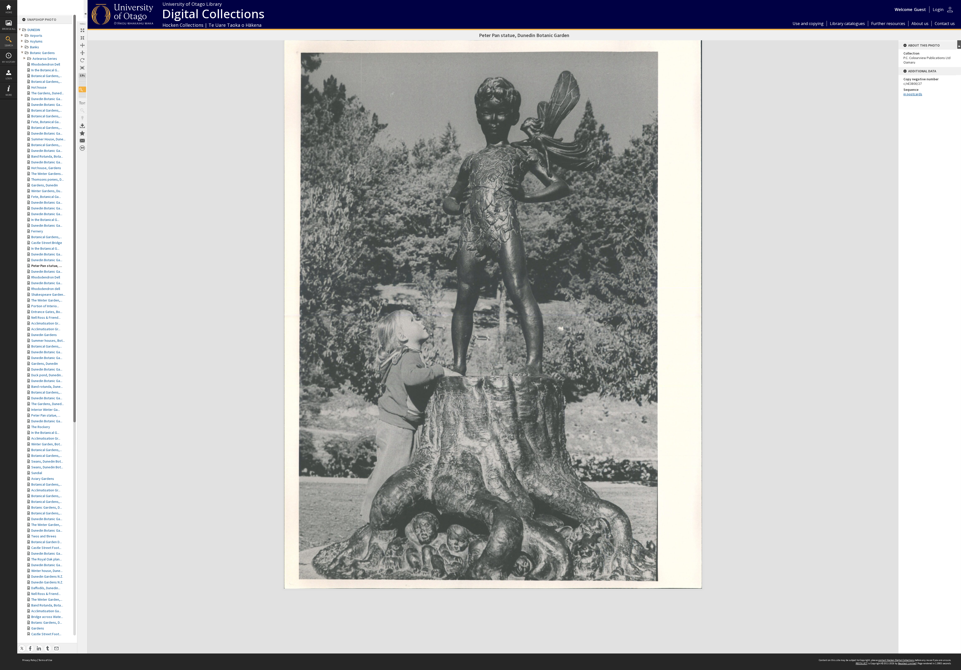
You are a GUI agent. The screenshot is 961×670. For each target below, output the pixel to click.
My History (8, 62)
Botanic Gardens (42, 53)
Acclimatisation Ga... (46, 611)
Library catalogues (847, 23)
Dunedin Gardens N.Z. (47, 576)
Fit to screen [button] (82, 38)
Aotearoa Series (45, 58)
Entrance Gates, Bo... (46, 311)
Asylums (36, 41)
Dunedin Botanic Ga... (46, 99)
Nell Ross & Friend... (46, 317)
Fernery (37, 231)
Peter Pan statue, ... (46, 265)
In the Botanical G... (45, 70)
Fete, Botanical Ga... (46, 122)
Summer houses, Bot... (48, 340)
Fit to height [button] (82, 53)
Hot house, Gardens (46, 168)
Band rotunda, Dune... (47, 386)
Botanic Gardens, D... (46, 507)
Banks (34, 47)
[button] (82, 89)
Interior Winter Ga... (45, 409)
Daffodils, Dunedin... (45, 588)
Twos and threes (43, 536)
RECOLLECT (861, 663)
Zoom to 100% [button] (82, 68)
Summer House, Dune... (48, 139)
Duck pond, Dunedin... (47, 375)
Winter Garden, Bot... (46, 444)
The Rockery (40, 427)
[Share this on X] (22, 645)
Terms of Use (45, 660)
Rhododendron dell (45, 288)
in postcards (912, 94)
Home (9, 12)
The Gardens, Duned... (47, 93)
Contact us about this (82, 140)
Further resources (888, 23)
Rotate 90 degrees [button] (82, 60)
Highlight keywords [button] (82, 118)
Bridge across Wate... (47, 616)
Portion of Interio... (45, 306)
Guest (920, 9)
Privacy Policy (29, 660)
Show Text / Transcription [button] (82, 103)
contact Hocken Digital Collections (896, 660)
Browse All (9, 29)
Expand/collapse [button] (959, 44)
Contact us (945, 23)
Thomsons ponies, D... (47, 179)
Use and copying (808, 23)
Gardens (37, 628)
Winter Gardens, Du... (46, 191)
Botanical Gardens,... (46, 76)
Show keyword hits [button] (82, 110)
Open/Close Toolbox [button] (85, 9)
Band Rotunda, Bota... (47, 156)
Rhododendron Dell (45, 64)
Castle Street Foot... (46, 547)
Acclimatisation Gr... (45, 323)
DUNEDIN (34, 30)
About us (919, 23)
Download (82, 125)
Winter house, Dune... (47, 570)
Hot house (39, 87)
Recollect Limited (907, 663)
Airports (36, 35)
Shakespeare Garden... (48, 294)
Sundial (36, 473)
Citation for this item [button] (82, 148)
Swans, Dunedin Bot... (47, 461)
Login (9, 78)
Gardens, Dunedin (44, 185)
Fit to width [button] (82, 45)
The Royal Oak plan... (46, 559)
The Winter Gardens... (47, 173)
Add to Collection (82, 133)
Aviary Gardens (42, 478)
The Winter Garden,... (46, 300)
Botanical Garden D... (46, 542)
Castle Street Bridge (46, 242)
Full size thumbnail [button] (82, 30)
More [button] (9, 95)
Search (9, 45)
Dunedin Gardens (44, 334)
